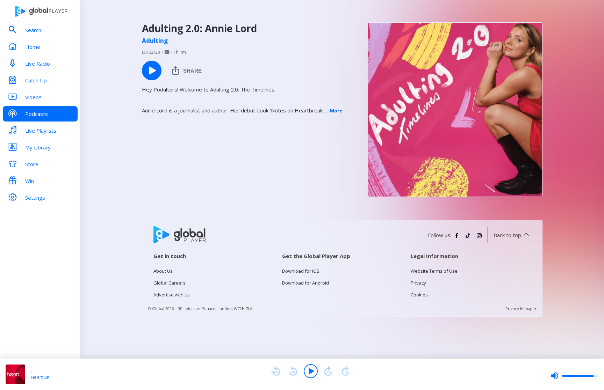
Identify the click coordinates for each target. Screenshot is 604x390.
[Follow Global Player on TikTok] (468, 238)
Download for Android (305, 283)
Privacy (418, 283)
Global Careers (169, 283)
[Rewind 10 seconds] (293, 371)
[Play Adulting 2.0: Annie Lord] (151, 70)
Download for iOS (300, 271)
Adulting (155, 41)
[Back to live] (346, 371)
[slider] (574, 375)
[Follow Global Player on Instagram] (479, 238)
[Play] (311, 371)
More (336, 111)
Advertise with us (171, 295)
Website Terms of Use (434, 271)
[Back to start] (276, 371)
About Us (163, 271)
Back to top (507, 234)
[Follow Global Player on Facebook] (457, 238)
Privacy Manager (521, 308)
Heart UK (40, 377)
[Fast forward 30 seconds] (328, 371)
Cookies (419, 295)
